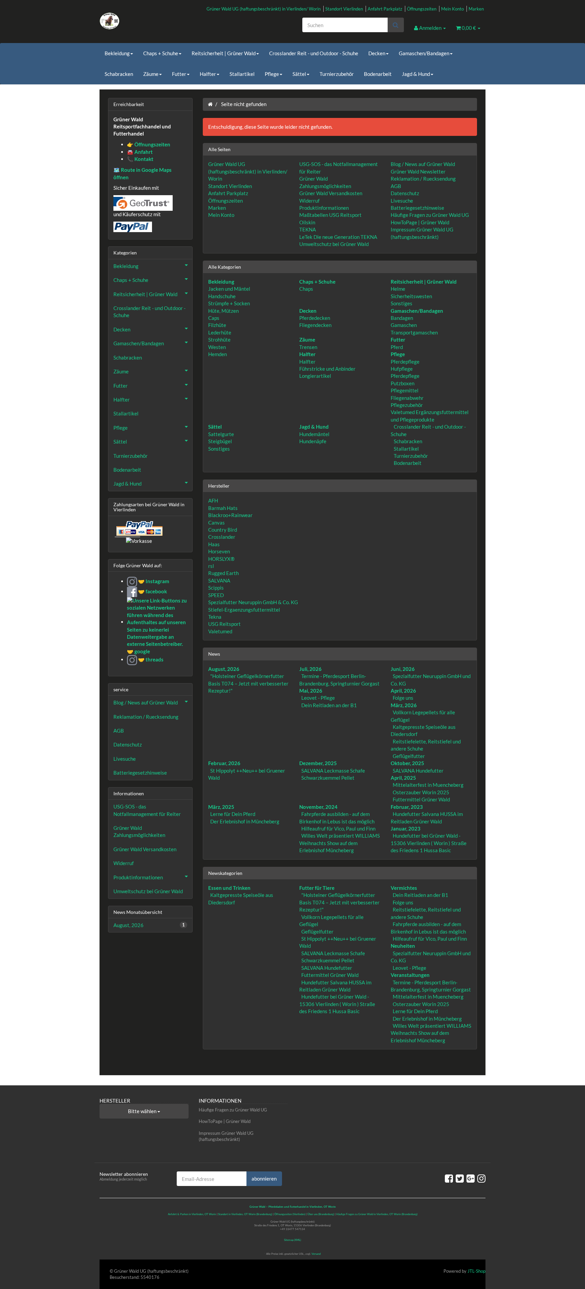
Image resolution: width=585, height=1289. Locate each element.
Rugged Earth (223, 573)
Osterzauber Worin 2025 (421, 792)
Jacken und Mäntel (229, 289)
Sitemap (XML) (292, 1240)
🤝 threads (150, 659)
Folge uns (403, 698)
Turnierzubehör (337, 74)
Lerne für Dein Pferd (232, 814)
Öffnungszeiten (421, 9)
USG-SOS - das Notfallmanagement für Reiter (147, 810)
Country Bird (222, 530)
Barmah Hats (223, 508)
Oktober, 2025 (407, 763)
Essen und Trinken (229, 888)
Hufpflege (402, 369)
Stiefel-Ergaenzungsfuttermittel (244, 610)
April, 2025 (403, 778)
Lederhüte (219, 332)
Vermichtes (404, 888)
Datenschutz (405, 193)
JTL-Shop (476, 1271)
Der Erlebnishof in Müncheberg (244, 821)
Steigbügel (220, 441)
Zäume (150, 74)
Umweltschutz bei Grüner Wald (334, 244)
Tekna (214, 617)
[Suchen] (395, 25)
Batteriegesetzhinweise (417, 208)
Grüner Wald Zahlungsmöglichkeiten (139, 831)
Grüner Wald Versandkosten (330, 193)
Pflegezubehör (407, 405)
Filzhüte (217, 325)
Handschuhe (222, 296)
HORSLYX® (221, 559)
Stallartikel (242, 74)
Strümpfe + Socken (229, 303)
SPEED (216, 595)
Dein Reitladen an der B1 (329, 705)
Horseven (219, 551)
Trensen (308, 347)
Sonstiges (401, 303)
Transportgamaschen (414, 332)
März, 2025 (221, 807)
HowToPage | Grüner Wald (420, 222)
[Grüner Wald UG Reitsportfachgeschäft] (160, 21)
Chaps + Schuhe (160, 53)
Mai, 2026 (310, 691)
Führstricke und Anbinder (327, 369)
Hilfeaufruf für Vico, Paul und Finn (338, 828)
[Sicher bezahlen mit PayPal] (138, 528)
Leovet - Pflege (318, 698)
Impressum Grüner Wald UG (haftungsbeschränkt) (226, 1136)
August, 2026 (223, 669)
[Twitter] (460, 1178)
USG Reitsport (224, 624)
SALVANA (219, 580)
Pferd (397, 347)
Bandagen (402, 318)
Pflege (272, 74)
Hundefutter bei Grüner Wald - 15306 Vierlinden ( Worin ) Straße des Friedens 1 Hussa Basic (429, 843)
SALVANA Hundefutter (418, 771)
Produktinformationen (324, 208)
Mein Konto (452, 9)
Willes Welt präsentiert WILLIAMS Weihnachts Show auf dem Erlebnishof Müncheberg (339, 843)
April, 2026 (403, 691)
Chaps (306, 289)
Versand (316, 1253)
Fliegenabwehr (407, 398)
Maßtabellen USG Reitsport (330, 215)
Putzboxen (402, 383)
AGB (396, 186)
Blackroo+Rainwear (230, 515)
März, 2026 (404, 705)
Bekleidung (117, 53)
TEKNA (307, 229)
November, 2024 (318, 807)
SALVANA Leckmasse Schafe (333, 771)
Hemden (217, 354)
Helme (398, 289)
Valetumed (220, 631)
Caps (213, 318)
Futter (179, 74)
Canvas (216, 522)
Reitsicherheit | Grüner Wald (224, 53)
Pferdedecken (314, 318)
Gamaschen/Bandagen (424, 53)
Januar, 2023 (405, 828)
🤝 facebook (152, 591)
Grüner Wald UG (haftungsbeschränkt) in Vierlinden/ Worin (264, 9)
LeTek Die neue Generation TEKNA (338, 237)
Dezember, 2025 (318, 763)
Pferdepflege (405, 362)
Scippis (216, 588)
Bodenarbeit (378, 74)
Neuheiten (403, 946)
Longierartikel (315, 376)
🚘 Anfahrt (140, 152)
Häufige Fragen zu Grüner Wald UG (430, 215)
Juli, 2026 (310, 669)
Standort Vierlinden (344, 9)
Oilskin (307, 222)
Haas (214, 544)
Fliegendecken (315, 325)
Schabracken (119, 74)
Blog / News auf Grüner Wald (423, 164)
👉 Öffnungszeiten (148, 144)
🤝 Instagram (153, 581)
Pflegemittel (404, 390)
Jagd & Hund (416, 74)
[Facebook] (449, 1178)
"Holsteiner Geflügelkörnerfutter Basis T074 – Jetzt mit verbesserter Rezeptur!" (248, 683)
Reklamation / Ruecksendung (423, 179)
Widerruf (309, 201)
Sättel (299, 74)
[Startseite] (210, 104)
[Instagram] (481, 1178)
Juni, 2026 (403, 669)
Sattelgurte (221, 434)
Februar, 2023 (407, 807)
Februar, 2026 (224, 763)
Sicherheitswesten (411, 296)
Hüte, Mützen (223, 311)
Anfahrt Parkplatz (385, 9)
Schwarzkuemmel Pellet (327, 778)
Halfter (208, 74)
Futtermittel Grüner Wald (421, 799)
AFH (213, 500)
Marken (476, 9)
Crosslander (221, 537)
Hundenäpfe (312, 441)
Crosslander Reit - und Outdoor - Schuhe (313, 53)
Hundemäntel (314, 434)
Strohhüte (219, 339)
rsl (211, 566)
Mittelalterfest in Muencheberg (428, 785)
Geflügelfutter (409, 756)
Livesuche (402, 201)
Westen (217, 347)
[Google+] (471, 1178)
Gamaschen (404, 325)
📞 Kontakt (140, 159)
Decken (376, 53)
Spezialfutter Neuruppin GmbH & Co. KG (253, 602)
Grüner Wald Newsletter (418, 171)
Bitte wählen (142, 1111)
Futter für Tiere (316, 888)
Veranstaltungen (410, 975)
